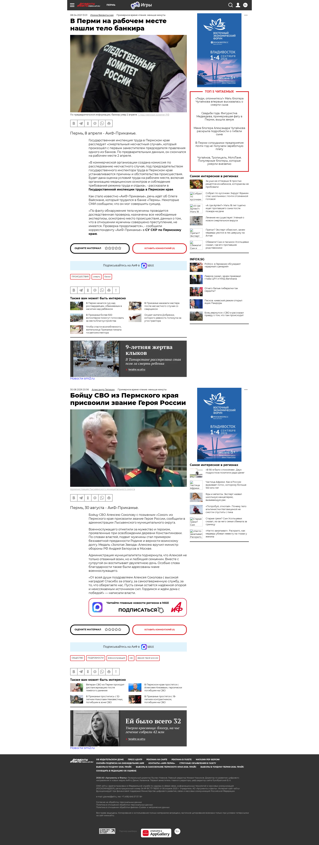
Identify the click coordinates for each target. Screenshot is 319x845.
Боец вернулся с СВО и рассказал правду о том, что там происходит (224, 314)
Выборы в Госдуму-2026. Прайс (114, 767)
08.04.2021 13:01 (78, 15)
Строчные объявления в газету (197, 763)
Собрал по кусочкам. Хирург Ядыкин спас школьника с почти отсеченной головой (227, 196)
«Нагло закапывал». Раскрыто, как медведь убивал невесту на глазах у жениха (226, 533)
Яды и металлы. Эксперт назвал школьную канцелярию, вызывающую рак (224, 497)
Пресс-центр (135, 759)
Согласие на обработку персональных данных (119, 802)
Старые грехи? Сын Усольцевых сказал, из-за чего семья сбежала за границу (226, 521)
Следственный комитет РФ (153, 114)
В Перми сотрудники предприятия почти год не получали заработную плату (219, 146)
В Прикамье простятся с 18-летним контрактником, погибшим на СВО (160, 699)
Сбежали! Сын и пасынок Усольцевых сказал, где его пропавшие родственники (227, 245)
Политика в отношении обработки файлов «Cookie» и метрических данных (132, 807)
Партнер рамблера (128, 831)
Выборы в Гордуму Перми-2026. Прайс (222, 767)
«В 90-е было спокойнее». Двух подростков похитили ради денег (225, 471)
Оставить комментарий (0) (159, 248)
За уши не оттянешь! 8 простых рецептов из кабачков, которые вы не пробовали (227, 184)
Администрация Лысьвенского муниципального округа (102, 489)
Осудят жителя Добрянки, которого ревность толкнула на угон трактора (162, 318)
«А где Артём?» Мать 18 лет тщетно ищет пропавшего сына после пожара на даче (226, 208)
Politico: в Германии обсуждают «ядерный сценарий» (223, 265)
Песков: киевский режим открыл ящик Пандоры (223, 301)
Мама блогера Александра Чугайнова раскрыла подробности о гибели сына (219, 131)
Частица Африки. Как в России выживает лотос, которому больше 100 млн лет (226, 485)
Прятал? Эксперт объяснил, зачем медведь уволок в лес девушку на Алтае (225, 232)
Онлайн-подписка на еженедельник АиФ (120, 763)
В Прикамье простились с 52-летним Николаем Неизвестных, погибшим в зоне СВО (104, 699)
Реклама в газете (181, 759)
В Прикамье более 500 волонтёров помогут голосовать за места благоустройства (105, 318)
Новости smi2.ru (82, 378)
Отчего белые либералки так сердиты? (221, 289)
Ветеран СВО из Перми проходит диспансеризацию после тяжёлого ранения (105, 687)
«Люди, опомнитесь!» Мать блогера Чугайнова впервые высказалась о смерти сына (219, 101)
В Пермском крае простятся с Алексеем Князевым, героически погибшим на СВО (163, 687)
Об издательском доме (110, 759)
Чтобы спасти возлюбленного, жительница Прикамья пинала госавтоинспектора (103, 329)
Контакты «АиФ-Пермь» (161, 763)
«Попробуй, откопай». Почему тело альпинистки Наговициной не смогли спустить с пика (226, 509)
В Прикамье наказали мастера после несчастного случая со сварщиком (161, 306)
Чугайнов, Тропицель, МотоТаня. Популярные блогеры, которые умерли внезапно (219, 161)
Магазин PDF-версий (207, 759)
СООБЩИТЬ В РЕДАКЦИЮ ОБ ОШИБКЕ (116, 771)
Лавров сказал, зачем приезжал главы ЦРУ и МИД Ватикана (223, 277)
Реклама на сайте (156, 759)
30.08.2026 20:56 (79, 389)
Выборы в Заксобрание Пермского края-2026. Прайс (166, 767)
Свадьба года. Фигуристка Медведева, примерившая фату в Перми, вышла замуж (219, 116)
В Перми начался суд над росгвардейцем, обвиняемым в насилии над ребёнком (104, 306)
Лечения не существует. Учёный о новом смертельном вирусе (225, 219)
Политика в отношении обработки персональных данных (124, 805)
